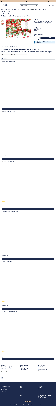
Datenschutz (40, 387)
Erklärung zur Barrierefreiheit (42, 397)
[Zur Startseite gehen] (5, 5)
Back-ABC (21, 388)
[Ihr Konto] (49, 5)
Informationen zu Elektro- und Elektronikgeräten (44, 395)
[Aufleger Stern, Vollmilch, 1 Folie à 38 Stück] (28, 181)
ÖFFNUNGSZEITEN (52, 1)
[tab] (3, 46)
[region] (16, 28)
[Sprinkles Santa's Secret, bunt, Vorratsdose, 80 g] (18, 28)
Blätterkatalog (21, 394)
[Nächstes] (31, 28)
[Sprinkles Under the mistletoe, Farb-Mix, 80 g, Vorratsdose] (28, 231)
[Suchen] (37, 5)
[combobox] (28, 5)
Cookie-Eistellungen (40, 386)
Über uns (21, 386)
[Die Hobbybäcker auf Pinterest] (42, 369)
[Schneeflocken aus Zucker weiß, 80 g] (28, 281)
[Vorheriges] (5, 28)
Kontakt (21, 387)
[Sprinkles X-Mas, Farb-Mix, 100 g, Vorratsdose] (28, 81)
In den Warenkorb (48, 37)
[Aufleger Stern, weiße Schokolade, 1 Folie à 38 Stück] (28, 331)
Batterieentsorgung (40, 396)
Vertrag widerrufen (28, 401)
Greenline (39, 394)
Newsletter (21, 395)
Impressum (39, 388)
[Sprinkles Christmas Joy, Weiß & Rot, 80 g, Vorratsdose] (28, 131)
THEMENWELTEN (5, 1)
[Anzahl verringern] (34, 38)
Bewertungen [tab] (16, 46)
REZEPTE (28, 1)
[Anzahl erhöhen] (40, 38)
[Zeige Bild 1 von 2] (17, 37)
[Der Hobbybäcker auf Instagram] (43, 366)
